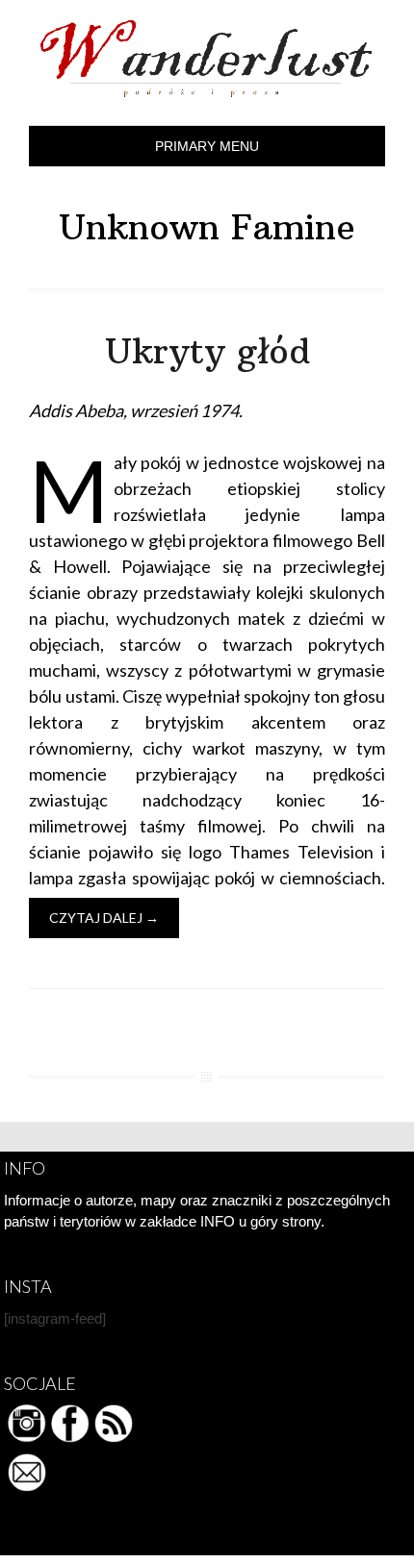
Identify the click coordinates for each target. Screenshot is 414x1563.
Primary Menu (207, 146)
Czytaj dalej (104, 917)
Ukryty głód (207, 351)
